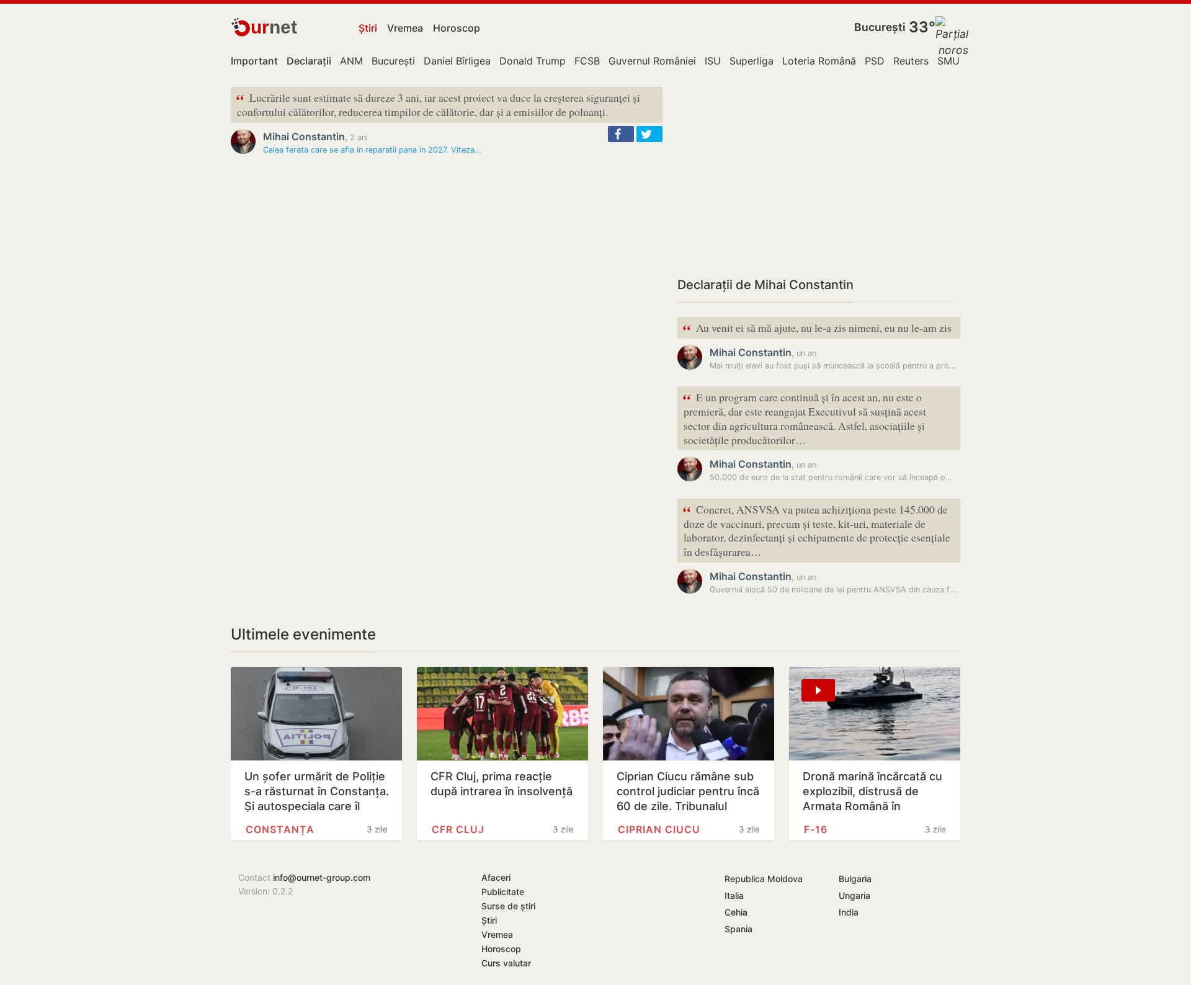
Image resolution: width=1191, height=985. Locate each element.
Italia (734, 895)
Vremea (405, 28)
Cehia (736, 912)
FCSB (587, 61)
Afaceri (496, 877)
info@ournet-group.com (321, 877)
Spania (738, 929)
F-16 (815, 829)
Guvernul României (652, 61)
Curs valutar (506, 963)
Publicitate (502, 891)
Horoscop (456, 28)
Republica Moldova (764, 878)
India (849, 912)
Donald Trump (532, 61)
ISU (713, 61)
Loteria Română (819, 61)
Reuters (911, 61)
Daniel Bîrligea (457, 61)
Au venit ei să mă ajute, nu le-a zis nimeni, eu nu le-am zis (817, 328)
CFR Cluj (458, 829)
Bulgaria (855, 878)
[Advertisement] (818, 174)
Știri (368, 28)
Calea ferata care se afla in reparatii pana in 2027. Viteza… (372, 149)
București (880, 26)
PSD (875, 61)
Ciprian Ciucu (659, 829)
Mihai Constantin (304, 136)
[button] (621, 134)
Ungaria (854, 895)
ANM (351, 61)
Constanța (280, 829)
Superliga (751, 61)
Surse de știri (508, 906)
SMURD (955, 61)
